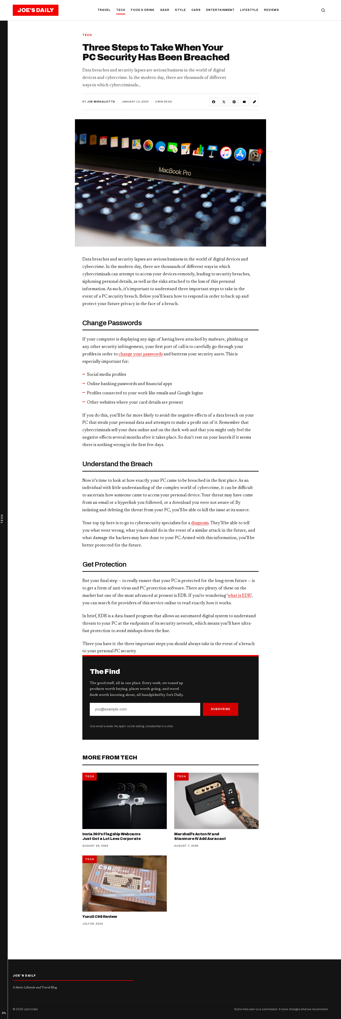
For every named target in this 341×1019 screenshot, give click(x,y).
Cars (196, 10)
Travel (104, 10)
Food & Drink (143, 10)
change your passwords (141, 354)
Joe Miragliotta (101, 101)
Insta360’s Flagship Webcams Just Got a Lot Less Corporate (111, 836)
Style (180, 10)
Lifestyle (249, 10)
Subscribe (220, 709)
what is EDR (239, 596)
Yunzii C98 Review (99, 917)
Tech (120, 10)
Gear (164, 10)
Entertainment (220, 10)
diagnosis (200, 523)
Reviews (271, 10)
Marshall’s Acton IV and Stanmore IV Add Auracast (200, 836)
